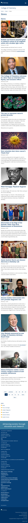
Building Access (4, 473)
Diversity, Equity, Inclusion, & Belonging (9, 477)
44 (17, 392)
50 (13, 395)
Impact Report (5, 412)
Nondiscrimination (23, 515)
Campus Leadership (5, 495)
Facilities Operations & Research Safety (9, 479)
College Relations (4, 474)
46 (23, 392)
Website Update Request (6, 488)
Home (2, 11)
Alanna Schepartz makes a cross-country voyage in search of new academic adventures (12, 371)
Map (2, 439)
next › (23, 394)
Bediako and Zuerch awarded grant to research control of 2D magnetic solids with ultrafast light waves (13, 41)
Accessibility (24, 513)
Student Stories (5, 417)
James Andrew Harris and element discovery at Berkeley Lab (13, 261)
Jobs (2, 484)
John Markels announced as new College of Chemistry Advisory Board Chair (12, 335)
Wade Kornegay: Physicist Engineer (13, 187)
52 (19, 395)
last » (15, 397)
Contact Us (3, 476)
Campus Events (4, 497)
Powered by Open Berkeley (21, 512)
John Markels (23, 345)
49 (10, 395)
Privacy (25, 517)
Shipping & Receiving (5, 485)
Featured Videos (6, 414)
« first (5, 391)
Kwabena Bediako (21, 51)
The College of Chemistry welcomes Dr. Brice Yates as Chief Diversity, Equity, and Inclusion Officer (13, 77)
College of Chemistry (8, 8)
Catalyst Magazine (6, 410)
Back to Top (24, 521)
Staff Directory (4, 487)
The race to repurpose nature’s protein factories (12, 114)
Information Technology (6, 482)
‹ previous (11, 391)
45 (20, 392)
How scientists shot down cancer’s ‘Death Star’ (13, 152)
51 (16, 395)
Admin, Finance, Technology (6, 471)
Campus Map (4, 499)
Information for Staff (5, 481)
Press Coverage (6, 407)
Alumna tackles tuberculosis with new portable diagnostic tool (13, 298)
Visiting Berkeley (5, 500)
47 (26, 392)
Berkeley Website (5, 492)
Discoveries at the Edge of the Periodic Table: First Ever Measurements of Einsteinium (11, 224)
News (6, 11)
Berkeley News (4, 494)
